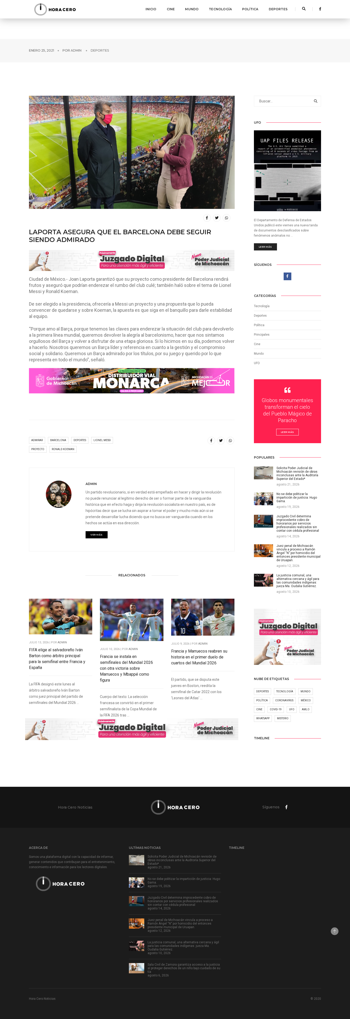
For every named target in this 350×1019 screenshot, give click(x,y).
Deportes (278, 9)
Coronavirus (284, 700)
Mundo (192, 9)
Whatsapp (263, 718)
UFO (257, 363)
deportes (80, 440)
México (306, 700)
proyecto (37, 449)
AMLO (306, 709)
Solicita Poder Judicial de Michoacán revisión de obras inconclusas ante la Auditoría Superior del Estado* (182, 860)
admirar (37, 440)
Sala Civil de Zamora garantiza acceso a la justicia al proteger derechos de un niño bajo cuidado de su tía (184, 968)
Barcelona (58, 440)
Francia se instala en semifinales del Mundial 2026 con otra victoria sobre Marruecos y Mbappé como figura (126, 668)
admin (76, 50)
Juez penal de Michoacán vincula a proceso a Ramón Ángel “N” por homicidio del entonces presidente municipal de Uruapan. (180, 923)
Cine (171, 9)
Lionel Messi (102, 440)
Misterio (283, 718)
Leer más (265, 246)
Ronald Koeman (63, 449)
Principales (262, 334)
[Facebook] (318, 9)
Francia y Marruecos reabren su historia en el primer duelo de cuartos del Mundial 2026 (199, 657)
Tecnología (220, 9)
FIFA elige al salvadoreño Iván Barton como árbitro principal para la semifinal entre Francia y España (57, 658)
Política (250, 9)
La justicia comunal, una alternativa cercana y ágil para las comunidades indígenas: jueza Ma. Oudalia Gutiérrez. (183, 945)
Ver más (96, 534)
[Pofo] (55, 9)
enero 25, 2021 (41, 50)
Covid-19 (276, 709)
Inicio (151, 9)
